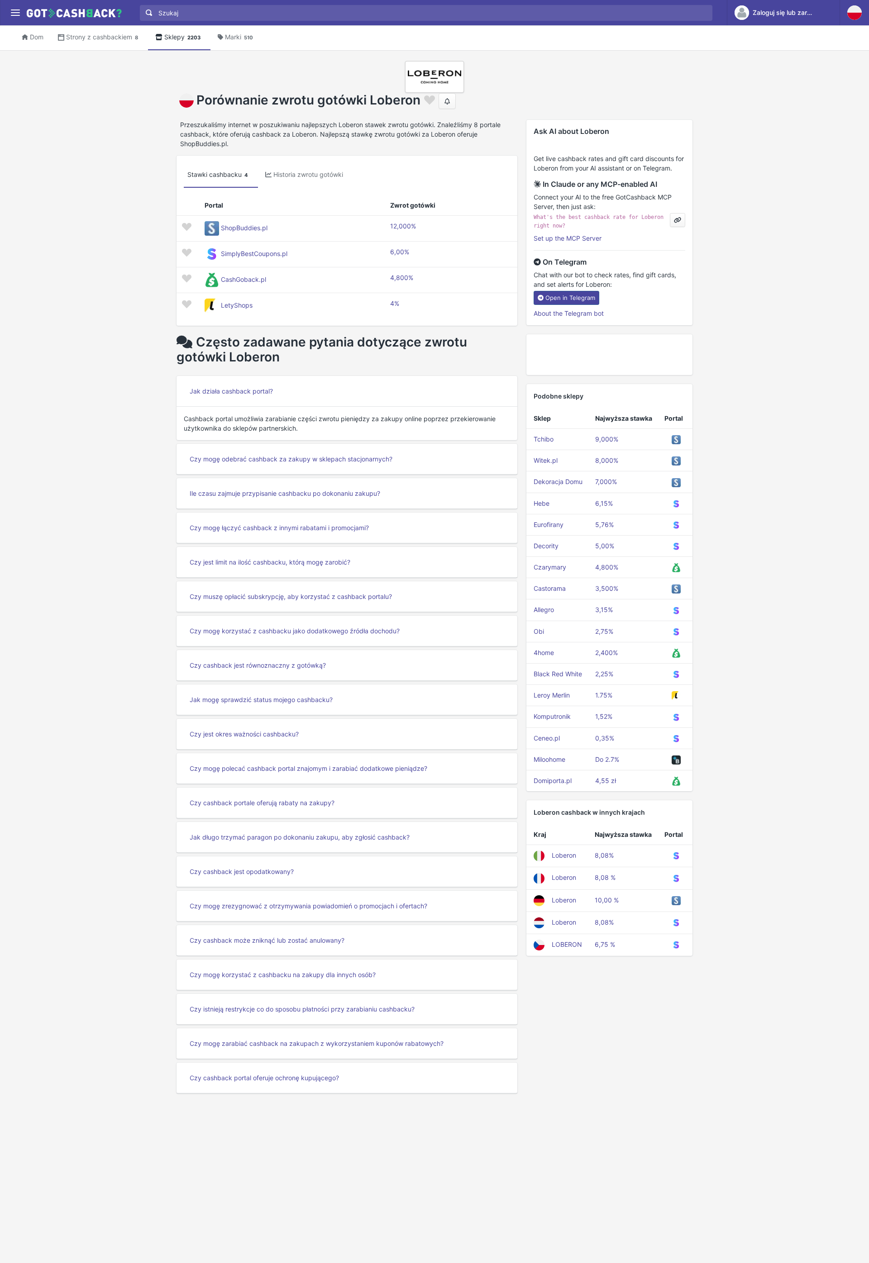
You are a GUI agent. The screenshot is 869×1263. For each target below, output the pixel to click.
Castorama (550, 588)
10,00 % (607, 900)
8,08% (604, 855)
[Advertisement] (609, 354)
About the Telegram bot (569, 313)
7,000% (606, 481)
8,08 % (605, 877)
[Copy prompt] (677, 220)
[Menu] (15, 13)
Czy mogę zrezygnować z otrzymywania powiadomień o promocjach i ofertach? (308, 906)
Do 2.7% (607, 759)
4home (544, 652)
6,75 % (605, 944)
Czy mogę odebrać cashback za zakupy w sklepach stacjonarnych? (291, 459)
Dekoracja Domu (558, 481)
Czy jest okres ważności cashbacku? (244, 734)
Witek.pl (546, 460)
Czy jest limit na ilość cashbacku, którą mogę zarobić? (270, 562)
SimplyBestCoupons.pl (254, 253)
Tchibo (544, 439)
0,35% (604, 738)
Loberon (564, 855)
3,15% (604, 609)
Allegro (544, 609)
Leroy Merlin (552, 695)
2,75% (604, 631)
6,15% (604, 503)
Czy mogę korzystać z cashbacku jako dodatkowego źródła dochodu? (295, 631)
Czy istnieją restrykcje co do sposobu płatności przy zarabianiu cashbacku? (302, 1009)
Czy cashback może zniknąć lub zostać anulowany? (267, 940)
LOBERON (567, 944)
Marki (239, 37)
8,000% (606, 460)
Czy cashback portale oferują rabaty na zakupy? (262, 803)
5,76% (604, 524)
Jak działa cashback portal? (231, 391)
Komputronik (552, 716)
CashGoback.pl (243, 279)
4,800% (401, 277)
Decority (546, 546)
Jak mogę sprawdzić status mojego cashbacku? (261, 699)
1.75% (603, 695)
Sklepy (182, 37)
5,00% (604, 546)
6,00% (399, 252)
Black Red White (558, 674)
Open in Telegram (570, 297)
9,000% (606, 439)
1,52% (603, 716)
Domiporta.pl (553, 780)
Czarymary (550, 567)
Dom (36, 37)
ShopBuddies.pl (244, 228)
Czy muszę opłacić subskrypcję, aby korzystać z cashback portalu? (291, 596)
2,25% (604, 674)
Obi (539, 631)
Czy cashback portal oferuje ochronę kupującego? (264, 1078)
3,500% (606, 588)
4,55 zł (605, 780)
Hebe (541, 503)
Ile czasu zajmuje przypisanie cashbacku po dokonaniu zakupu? (285, 493)
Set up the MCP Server (568, 238)
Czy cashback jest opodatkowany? (242, 871)
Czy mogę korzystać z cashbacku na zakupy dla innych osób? (283, 974)
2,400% (606, 652)
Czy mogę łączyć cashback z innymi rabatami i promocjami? (279, 528)
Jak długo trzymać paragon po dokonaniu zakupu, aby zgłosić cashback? (300, 837)
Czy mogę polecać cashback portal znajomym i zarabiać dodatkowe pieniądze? (308, 768)
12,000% (403, 226)
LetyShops (237, 305)
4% (394, 303)
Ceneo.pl (547, 738)
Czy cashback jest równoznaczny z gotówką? (258, 665)
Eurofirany (548, 524)
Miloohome (549, 759)
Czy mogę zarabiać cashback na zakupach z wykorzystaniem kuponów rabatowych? (317, 1043)
